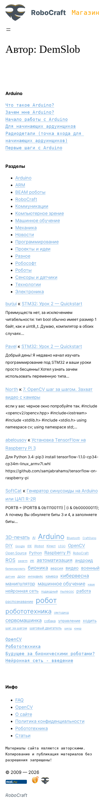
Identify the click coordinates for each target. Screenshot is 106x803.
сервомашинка (23, 620)
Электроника (29, 291)
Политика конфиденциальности (50, 721)
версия (57, 568)
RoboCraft (48, 12)
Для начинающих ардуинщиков (40, 126)
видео (72, 568)
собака (50, 621)
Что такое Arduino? (29, 105)
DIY (9, 545)
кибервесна (74, 576)
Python (35, 553)
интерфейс (35, 576)
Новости (24, 234)
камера (52, 576)
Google (20, 546)
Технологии (28, 284)
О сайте (23, 714)
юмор (78, 628)
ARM (20, 185)
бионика (38, 568)
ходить (90, 620)
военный (90, 568)
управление (69, 620)
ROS (10, 560)
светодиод (61, 612)
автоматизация (54, 560)
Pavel (11, 346)
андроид (84, 560)
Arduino (23, 177)
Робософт (25, 263)
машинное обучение (61, 584)
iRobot (39, 546)
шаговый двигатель (46, 628)
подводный (49, 591)
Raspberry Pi (57, 552)
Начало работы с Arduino (36, 119)
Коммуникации (31, 206)
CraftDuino (89, 538)
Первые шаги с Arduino (33, 147)
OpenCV (76, 545)
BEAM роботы (30, 192)
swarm (23, 561)
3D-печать (17, 537)
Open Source (16, 553)
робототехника (28, 611)
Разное (22, 256)
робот (46, 600)
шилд (68, 628)
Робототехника (23, 646)
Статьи (23, 735)
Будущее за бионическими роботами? (50, 653)
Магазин (85, 12)
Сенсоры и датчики (36, 277)
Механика (26, 227)
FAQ (19, 700)
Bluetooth (73, 538)
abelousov (16, 439)
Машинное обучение (37, 220)
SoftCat (13, 490)
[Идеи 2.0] (35, 782)
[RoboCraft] (45, 782)
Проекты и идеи (33, 248)
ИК (32, 561)
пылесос (67, 591)
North (11, 389)
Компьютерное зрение (39, 213)
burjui (11, 303)
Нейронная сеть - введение (39, 660)
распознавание (19, 601)
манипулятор (20, 584)
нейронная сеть (22, 590)
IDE (29, 546)
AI (33, 538)
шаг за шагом (16, 628)
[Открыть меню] (8, 30)
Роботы (23, 270)
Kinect (51, 546)
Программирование (37, 241)
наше (91, 584)
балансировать (15, 568)
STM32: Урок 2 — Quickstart (52, 303)
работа (83, 590)
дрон (21, 576)
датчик (10, 576)
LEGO (62, 546)
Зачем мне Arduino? (29, 112)
